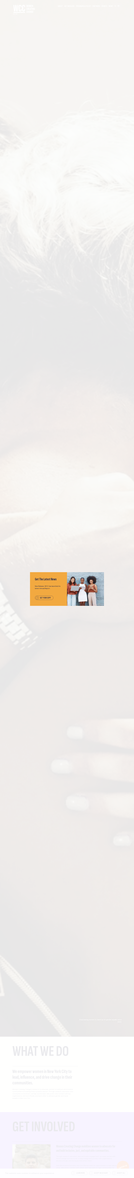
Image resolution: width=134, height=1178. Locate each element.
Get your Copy (45, 598)
